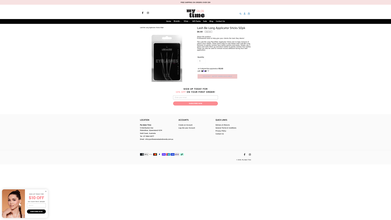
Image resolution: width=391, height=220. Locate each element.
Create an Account (185, 125)
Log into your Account (186, 128)
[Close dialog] (46, 191)
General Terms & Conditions (226, 128)
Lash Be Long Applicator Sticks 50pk (152, 27)
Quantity (201, 57)
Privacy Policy (221, 131)
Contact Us (220, 134)
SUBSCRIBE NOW (195, 103)
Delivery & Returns (223, 125)
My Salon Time (246, 160)
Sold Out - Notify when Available (217, 76)
